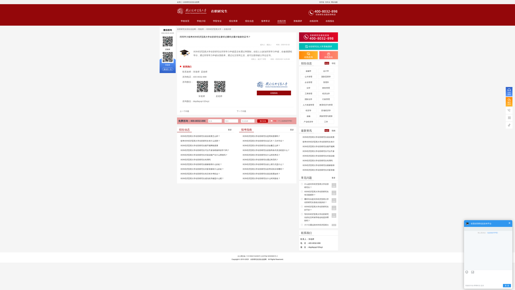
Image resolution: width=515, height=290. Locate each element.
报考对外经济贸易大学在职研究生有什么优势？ (200, 140)
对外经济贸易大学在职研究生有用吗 (196, 159)
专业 (327, 63)
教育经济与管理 (326, 104)
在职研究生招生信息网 (191, 2)
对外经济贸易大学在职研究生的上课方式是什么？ (263, 164)
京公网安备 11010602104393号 (249, 256)
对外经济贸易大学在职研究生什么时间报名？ (261, 178)
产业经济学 (308, 121)
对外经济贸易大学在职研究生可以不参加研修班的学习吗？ (205, 150)
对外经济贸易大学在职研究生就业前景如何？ (261, 173)
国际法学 (308, 99)
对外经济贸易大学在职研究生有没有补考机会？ (200, 173)
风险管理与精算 (326, 116)
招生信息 (249, 20)
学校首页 (185, 20)
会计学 (326, 71)
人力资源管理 (308, 104)
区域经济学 (326, 110)
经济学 (308, 110)
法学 (308, 87)
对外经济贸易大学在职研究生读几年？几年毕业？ (263, 140)
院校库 (201, 29)
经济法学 (326, 93)
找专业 (327, 2)
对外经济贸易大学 (213, 29)
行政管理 (326, 99)
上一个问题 (184, 111)
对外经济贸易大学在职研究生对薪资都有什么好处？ (202, 169)
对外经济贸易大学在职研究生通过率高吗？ (260, 159)
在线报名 (330, 20)
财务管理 (326, 87)
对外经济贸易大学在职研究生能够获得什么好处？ (201, 164)
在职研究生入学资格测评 (320, 46)
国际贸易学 (326, 76)
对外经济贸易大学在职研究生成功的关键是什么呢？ (202, 178)
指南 (333, 130)
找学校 (321, 2)
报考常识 (265, 20)
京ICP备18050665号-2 (269, 256)
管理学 (326, 82)
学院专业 (217, 20)
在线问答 (281, 20)
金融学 (308, 71)
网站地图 (334, 2)
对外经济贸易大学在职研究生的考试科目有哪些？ (263, 169)
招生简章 (233, 20)
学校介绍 (201, 20)
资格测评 (297, 20)
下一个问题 (241, 111)
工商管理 (308, 93)
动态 (327, 130)
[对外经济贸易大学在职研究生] (192, 11)
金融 (308, 116)
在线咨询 (314, 20)
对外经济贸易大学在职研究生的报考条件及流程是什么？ (266, 150)
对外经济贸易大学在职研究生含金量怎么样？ (261, 145)
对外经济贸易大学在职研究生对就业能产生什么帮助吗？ (204, 154)
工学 (326, 121)
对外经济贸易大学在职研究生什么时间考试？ (261, 154)
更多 (230, 129)
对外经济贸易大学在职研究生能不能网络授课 (199, 145)
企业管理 (308, 82)
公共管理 (308, 76)
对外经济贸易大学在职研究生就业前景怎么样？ (200, 136)
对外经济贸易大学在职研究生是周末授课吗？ (261, 136)
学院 (333, 63)
